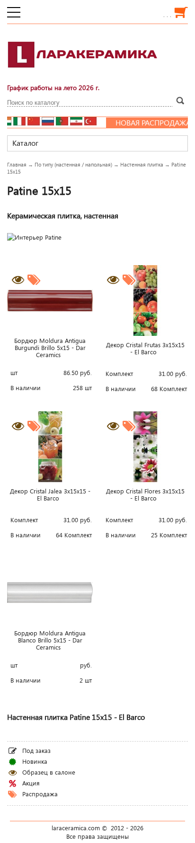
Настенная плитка (141, 164)
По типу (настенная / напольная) (73, 164)
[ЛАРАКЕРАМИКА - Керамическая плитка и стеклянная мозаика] (83, 73)
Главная (17, 164)
